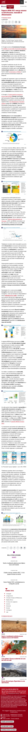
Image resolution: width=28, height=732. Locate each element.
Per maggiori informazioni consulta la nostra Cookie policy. (14, 711)
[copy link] (2, 22)
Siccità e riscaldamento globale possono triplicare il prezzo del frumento (12, 637)
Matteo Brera (9, 600)
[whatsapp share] (6, 22)
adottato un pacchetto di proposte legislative (14, 48)
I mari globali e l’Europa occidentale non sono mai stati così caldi (13, 659)
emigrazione (9, 595)
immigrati (8, 593)
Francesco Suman (7, 17)
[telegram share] (9, 22)
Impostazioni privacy (14, 693)
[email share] (19, 22)
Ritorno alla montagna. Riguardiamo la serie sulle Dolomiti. (13, 682)
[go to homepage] (3, 2)
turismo (8, 604)
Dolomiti (8, 606)
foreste (8, 608)
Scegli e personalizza (7, 721)
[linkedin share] (16, 22)
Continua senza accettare (8, 729)
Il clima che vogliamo (11, 602)
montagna (9, 610)
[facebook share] (12, 22)
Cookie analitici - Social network (10, 718)
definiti (13, 295)
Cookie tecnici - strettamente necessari (12, 714)
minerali (7, 295)
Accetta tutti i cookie (7, 726)
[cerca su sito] (22, 2)
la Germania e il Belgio (15, 71)
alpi (7, 612)
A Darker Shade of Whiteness (14, 597)
